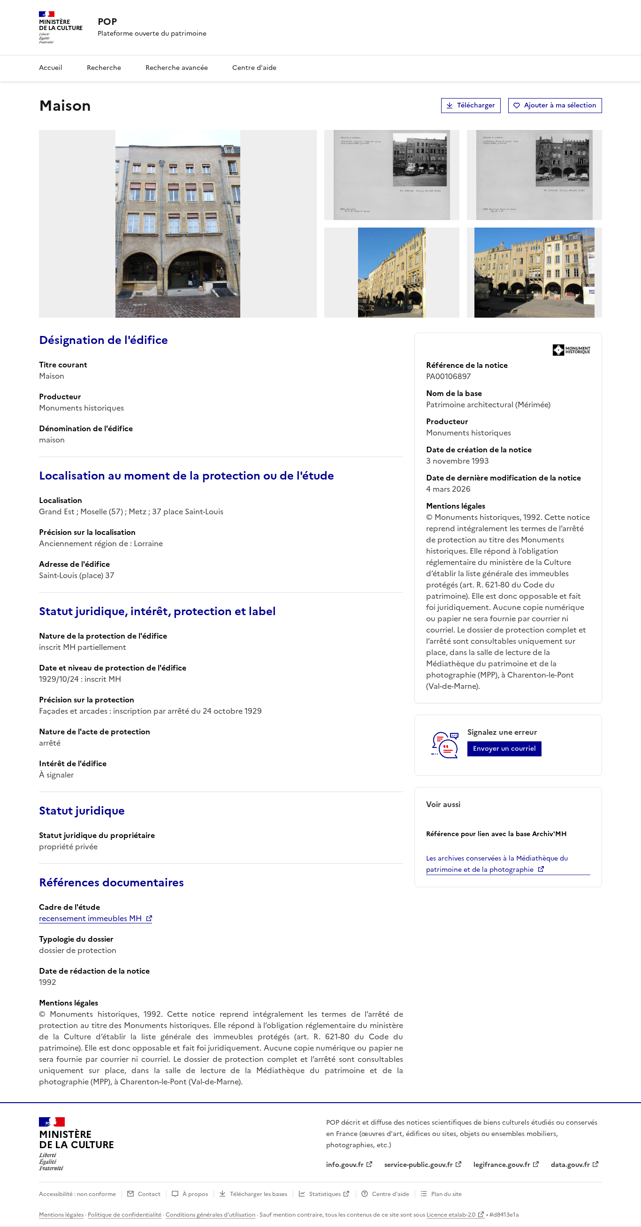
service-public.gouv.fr (418, 1165)
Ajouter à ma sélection (560, 105)
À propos (195, 1194)
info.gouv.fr (345, 1165)
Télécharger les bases (258, 1194)
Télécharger (476, 105)
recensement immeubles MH (90, 918)
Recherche (104, 68)
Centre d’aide (390, 1194)
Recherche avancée (176, 68)
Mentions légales (61, 1215)
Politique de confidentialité (124, 1215)
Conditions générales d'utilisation (210, 1215)
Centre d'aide (254, 68)
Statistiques (325, 1194)
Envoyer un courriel (504, 749)
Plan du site (446, 1194)
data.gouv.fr (570, 1165)
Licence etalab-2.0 (451, 1215)
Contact (149, 1194)
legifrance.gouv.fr (501, 1165)
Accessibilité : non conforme (77, 1194)
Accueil (50, 68)
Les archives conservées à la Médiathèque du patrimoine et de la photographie (497, 864)
